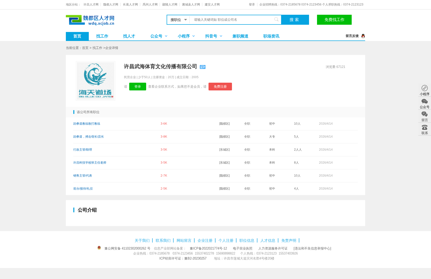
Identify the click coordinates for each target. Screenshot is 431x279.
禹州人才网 (150, 4)
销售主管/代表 (82, 175)
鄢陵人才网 (169, 4)
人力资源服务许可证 (273, 248)
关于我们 (142, 240)
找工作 (102, 36)
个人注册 (225, 240)
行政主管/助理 (82, 149)
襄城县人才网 (191, 4)
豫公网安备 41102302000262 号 (127, 248)
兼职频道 (240, 36)
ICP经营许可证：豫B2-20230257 (183, 258)
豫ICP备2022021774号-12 (208, 248)
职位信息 (246, 240)
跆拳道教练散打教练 (86, 123)
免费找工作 (334, 19)
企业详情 (111, 48)
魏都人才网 (110, 4)
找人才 (129, 36)
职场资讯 (271, 36)
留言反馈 (352, 36)
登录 (252, 4)
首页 (77, 36)
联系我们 (163, 240)
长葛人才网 (130, 4)
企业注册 (205, 240)
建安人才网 (212, 4)
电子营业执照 (242, 248)
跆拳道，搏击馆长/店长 (88, 136)
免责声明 (288, 240)
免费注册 (220, 86)
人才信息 (267, 240)
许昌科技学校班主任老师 (89, 162)
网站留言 (184, 240)
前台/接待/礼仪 (83, 188)
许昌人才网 (91, 4)
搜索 (295, 19)
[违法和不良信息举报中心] (312, 248)
